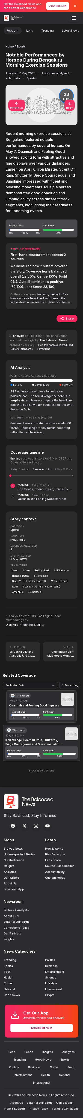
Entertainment (54, 971)
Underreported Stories (19, 854)
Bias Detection (55, 854)
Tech (7, 971)
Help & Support (14, 1108)
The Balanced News (53, 340)
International (53, 989)
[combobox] (30, 685)
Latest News (70, 30)
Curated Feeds (14, 860)
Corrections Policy (16, 927)
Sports (21, 46)
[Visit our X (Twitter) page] (24, 826)
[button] (41, 228)
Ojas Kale (12, 624)
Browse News (13, 848)
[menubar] (73, 18)
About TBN (11, 916)
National (9, 989)
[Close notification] (75, 6)
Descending (71, 685)
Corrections (64, 1102)
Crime (8, 983)
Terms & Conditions (65, 1108)
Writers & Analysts (16, 910)
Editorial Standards (17, 921)
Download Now (57, 5)
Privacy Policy (38, 1108)
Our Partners (12, 933)
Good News (12, 995)
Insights (9, 866)
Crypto (50, 995)
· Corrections (42, 348)
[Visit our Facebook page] (13, 826)
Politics (50, 960)
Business (51, 966)
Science (50, 977)
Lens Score (53, 860)
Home (10, 46)
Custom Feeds (55, 877)
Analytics (10, 872)
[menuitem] (73, 18)
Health (8, 977)
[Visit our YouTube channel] (47, 826)
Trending (47, 30)
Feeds (10, 30)
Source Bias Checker (59, 866)
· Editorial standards (21, 348)
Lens (29, 30)
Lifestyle (51, 983)
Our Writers (12, 877)
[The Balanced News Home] (14, 18)
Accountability (55, 872)
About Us (10, 883)
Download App (14, 889)
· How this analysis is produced (55, 345)
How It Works (54, 848)
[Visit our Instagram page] (36, 826)
